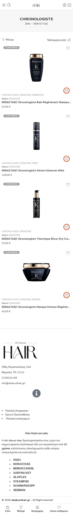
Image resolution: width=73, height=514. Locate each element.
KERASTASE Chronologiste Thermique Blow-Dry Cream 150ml (36, 239)
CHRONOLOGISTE (10, 95)
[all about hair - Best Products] (36, 5)
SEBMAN (19, 490)
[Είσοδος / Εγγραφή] (64, 5)
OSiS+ (17, 459)
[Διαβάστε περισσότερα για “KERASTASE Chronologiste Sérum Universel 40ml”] (66, 159)
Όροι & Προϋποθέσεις (17, 414)
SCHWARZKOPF (24, 485)
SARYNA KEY (22, 472)
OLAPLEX (19, 477)
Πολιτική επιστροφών (18, 418)
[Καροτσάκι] (69, 5)
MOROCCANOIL (23, 468)
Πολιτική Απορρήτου (16, 410)
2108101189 (9, 377)
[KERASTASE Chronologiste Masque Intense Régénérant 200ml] (36, 272)
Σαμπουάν (38, 95)
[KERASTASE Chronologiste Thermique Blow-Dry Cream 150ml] (36, 204)
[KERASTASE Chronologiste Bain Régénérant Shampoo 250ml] (36, 68)
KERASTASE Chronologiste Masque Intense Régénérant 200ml (36, 307)
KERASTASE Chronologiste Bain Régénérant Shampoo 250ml (36, 102)
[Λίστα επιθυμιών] (67, 48)
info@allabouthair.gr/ (13, 383)
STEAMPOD (21, 481)
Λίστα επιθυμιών (59, 511)
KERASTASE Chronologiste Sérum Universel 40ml (33, 170)
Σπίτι (27, 23)
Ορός (35, 163)
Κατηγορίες (37, 511)
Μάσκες (36, 299)
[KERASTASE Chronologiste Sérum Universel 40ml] (36, 136)
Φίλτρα (9, 39)
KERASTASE (41, 23)
